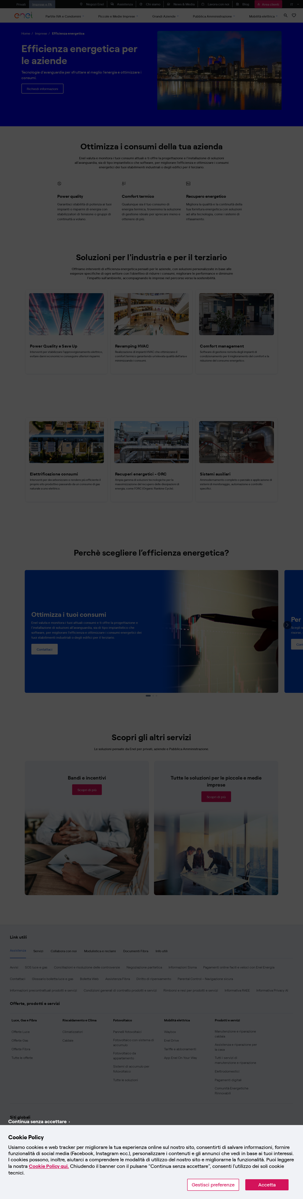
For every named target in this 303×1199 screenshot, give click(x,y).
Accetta (267, 1185)
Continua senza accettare (37, 1121)
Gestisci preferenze (213, 1185)
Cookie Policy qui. (49, 1166)
